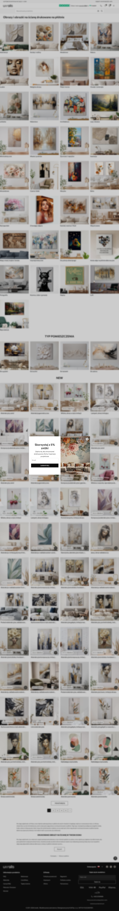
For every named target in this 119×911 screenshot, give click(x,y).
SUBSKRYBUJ (45, 465)
